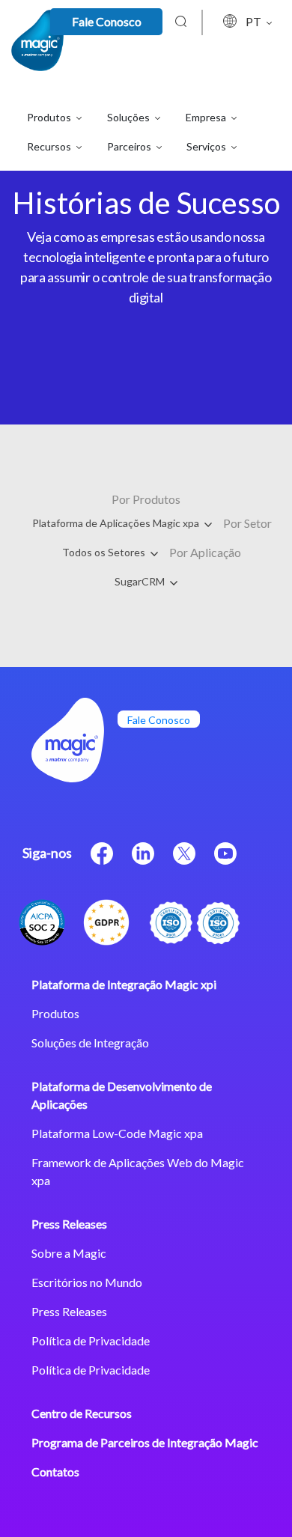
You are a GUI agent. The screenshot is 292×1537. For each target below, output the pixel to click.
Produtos (55, 1013)
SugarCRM (141, 581)
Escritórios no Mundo (86, 1282)
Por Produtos (146, 499)
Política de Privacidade (90, 1340)
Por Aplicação (205, 552)
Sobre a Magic (68, 1253)
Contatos (55, 1471)
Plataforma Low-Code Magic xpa (117, 1133)
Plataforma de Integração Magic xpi (123, 984)
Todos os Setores (104, 552)
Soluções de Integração (90, 1042)
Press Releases (69, 1224)
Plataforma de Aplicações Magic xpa (116, 523)
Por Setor (247, 523)
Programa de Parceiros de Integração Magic (144, 1442)
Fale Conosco (107, 21)
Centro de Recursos (81, 1413)
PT (255, 21)
